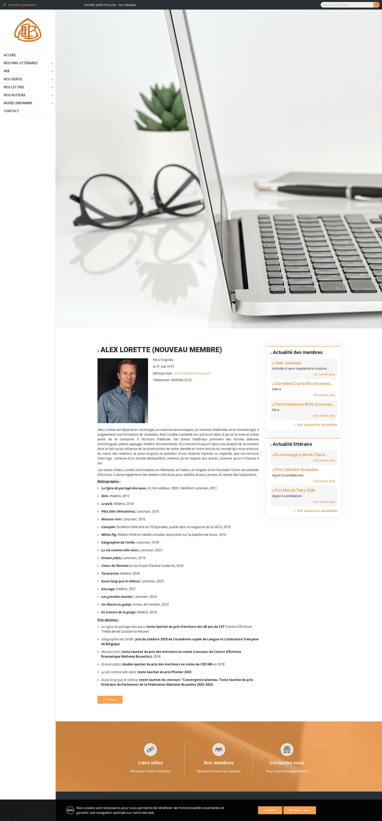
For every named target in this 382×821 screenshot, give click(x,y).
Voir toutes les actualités (316, 425)
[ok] (376, 5)
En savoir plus (299, 810)
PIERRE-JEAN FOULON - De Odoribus (64, 5)
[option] (177, 5)
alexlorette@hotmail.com (192, 373)
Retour (111, 699)
